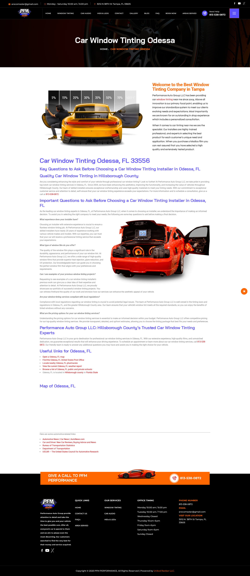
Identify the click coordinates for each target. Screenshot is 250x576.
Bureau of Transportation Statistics (59, 445)
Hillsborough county (74, 372)
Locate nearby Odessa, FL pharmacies (60, 363)
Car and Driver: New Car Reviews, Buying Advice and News (69, 442)
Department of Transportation (56, 448)
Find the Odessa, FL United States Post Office (63, 360)
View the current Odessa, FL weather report (62, 366)
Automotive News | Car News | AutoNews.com (64, 439)
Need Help (214, 11)
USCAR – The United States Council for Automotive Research (70, 451)
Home (104, 49)
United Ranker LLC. (164, 571)
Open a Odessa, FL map (53, 357)
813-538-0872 (217, 14)
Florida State (92, 372)
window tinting (164, 99)
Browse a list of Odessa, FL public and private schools (67, 369)
